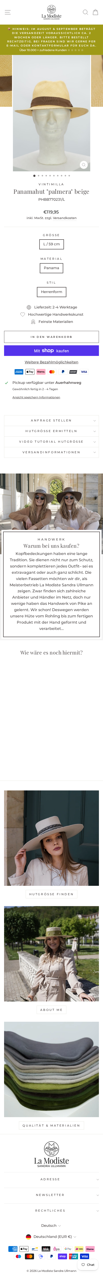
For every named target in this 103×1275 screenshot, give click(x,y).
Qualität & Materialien (51, 1125)
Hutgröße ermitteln (51, 431)
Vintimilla (51, 184)
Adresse (50, 1179)
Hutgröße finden (51, 894)
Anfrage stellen (51, 420)
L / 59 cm (51, 244)
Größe (51, 235)
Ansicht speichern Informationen (36, 397)
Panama (51, 268)
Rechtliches (50, 1210)
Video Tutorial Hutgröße (51, 441)
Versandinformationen (52, 452)
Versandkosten (65, 218)
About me (51, 1010)
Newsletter (50, 1195)
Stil (51, 282)
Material (51, 258)
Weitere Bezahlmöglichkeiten (51, 362)
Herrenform (51, 292)
